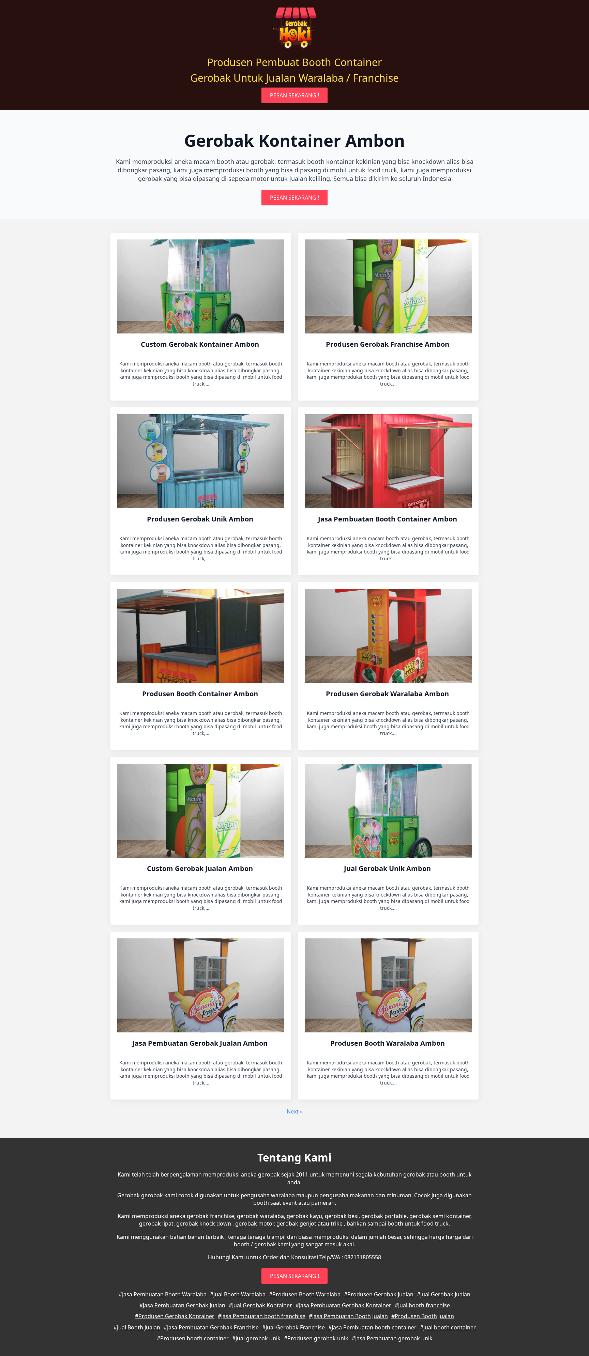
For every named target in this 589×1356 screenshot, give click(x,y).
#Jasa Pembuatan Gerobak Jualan (182, 1305)
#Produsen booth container (193, 1338)
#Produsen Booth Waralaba (305, 1294)
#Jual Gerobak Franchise (293, 1327)
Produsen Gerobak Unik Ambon (201, 519)
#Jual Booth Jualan (137, 1327)
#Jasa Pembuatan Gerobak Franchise (211, 1327)
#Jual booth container (448, 1327)
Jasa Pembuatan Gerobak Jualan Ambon (200, 1043)
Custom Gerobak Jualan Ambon (201, 868)
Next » (295, 1111)
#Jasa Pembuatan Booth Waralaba (163, 1294)
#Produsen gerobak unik (316, 1338)
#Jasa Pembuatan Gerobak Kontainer (343, 1305)
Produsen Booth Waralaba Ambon (388, 1043)
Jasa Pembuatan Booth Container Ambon (388, 519)
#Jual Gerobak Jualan (443, 1294)
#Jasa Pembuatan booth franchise (261, 1316)
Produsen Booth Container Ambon (201, 694)
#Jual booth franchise (422, 1305)
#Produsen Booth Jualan (422, 1316)
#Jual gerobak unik (256, 1338)
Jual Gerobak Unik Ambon (388, 868)
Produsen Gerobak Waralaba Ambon (388, 694)
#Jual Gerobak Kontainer (260, 1305)
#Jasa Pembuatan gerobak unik (392, 1338)
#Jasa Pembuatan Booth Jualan (348, 1316)
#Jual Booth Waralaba (238, 1294)
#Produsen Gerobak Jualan (378, 1294)
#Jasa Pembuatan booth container (372, 1327)
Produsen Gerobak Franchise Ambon (388, 344)
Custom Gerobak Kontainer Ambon (201, 344)
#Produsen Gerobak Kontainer (174, 1316)
